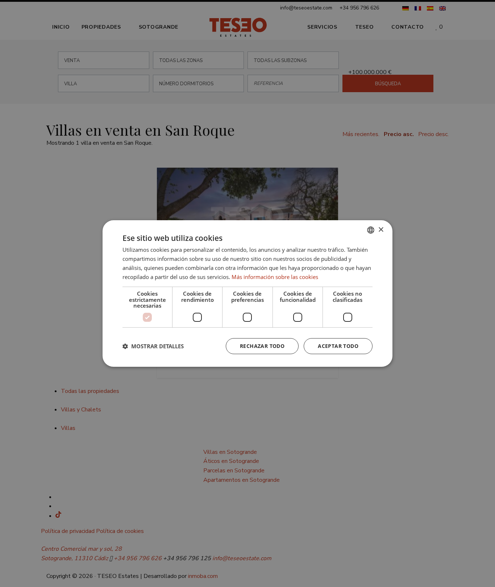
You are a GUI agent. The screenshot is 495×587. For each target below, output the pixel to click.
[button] (153, 346)
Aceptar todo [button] (338, 345)
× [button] (380, 230)
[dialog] (247, 293)
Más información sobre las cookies (275, 276)
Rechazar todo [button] (262, 345)
